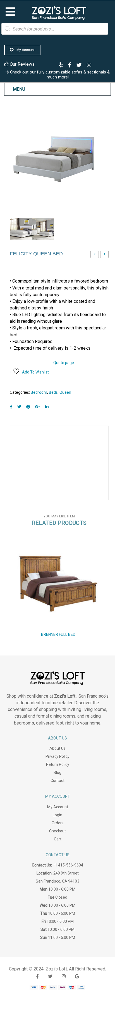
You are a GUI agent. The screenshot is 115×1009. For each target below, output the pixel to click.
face (37, 976)
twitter (50, 976)
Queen (65, 392)
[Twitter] (19, 407)
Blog (57, 772)
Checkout (57, 831)
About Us (57, 748)
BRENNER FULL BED (58, 634)
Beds (53, 392)
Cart (57, 839)
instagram (64, 976)
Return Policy (57, 764)
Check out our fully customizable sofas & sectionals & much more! (59, 74)
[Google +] (37, 407)
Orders (58, 823)
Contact (57, 780)
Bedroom (39, 392)
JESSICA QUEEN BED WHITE (95, 255)
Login (57, 815)
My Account (25, 50)
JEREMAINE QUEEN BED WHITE (104, 255)
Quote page (63, 362)
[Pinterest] (28, 407)
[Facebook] (11, 407)
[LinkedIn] (47, 407)
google (77, 976)
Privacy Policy (57, 756)
